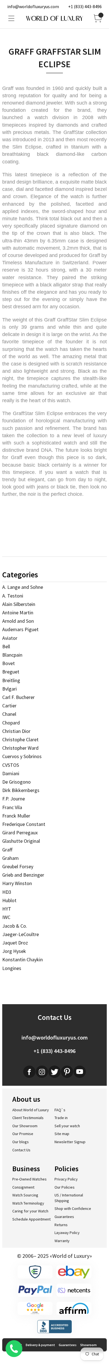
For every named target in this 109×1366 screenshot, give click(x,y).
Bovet (8, 663)
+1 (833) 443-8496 (85, 6)
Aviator (9, 638)
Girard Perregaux (20, 832)
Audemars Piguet (20, 629)
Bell (6, 646)
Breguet (10, 671)
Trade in (61, 1117)
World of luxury (54, 18)
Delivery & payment (40, 1345)
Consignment (23, 1187)
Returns (61, 1224)
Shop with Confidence (72, 1208)
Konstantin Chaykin (22, 959)
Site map (61, 1133)
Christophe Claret (20, 739)
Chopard (11, 722)
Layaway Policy (67, 1232)
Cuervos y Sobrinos (22, 756)
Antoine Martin (17, 612)
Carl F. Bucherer (18, 697)
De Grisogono (16, 782)
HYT (6, 909)
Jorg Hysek (14, 951)
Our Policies (64, 1187)
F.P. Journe (13, 798)
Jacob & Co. (14, 926)
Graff (7, 849)
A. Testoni (12, 595)
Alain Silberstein (18, 604)
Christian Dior (16, 731)
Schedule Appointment (31, 1219)
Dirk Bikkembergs (20, 790)
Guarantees (64, 1216)
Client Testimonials (28, 1117)
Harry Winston (17, 883)
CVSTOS (10, 765)
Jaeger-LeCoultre (20, 934)
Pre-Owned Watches (29, 1179)
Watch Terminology (28, 1203)
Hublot (9, 900)
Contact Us (21, 1149)
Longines (11, 968)
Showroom (88, 1345)
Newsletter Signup (70, 1141)
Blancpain (12, 655)
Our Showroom (24, 1125)
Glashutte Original (21, 841)
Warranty (62, 1240)
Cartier (9, 705)
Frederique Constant (23, 824)
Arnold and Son (18, 621)
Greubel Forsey (17, 866)
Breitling (11, 680)
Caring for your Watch (30, 1211)
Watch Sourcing (25, 1195)
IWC (6, 917)
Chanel (9, 714)
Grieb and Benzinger (23, 875)
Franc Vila (12, 807)
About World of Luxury (30, 1109)
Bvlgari (9, 689)
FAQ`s (59, 1109)
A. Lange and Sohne (22, 587)
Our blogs (20, 1141)
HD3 (6, 892)
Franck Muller (16, 815)
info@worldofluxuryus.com (33, 6)
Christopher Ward (20, 748)
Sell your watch (67, 1125)
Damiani (10, 773)
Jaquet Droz (15, 942)
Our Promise (22, 1133)
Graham (10, 858)
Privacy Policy (66, 1179)
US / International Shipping (68, 1198)
